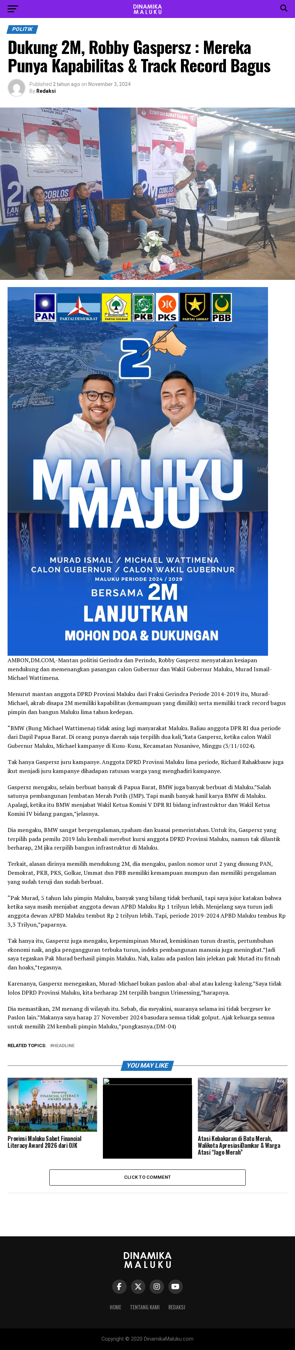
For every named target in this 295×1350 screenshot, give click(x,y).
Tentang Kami (145, 1307)
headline (63, 1046)
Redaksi (46, 91)
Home (115, 1307)
